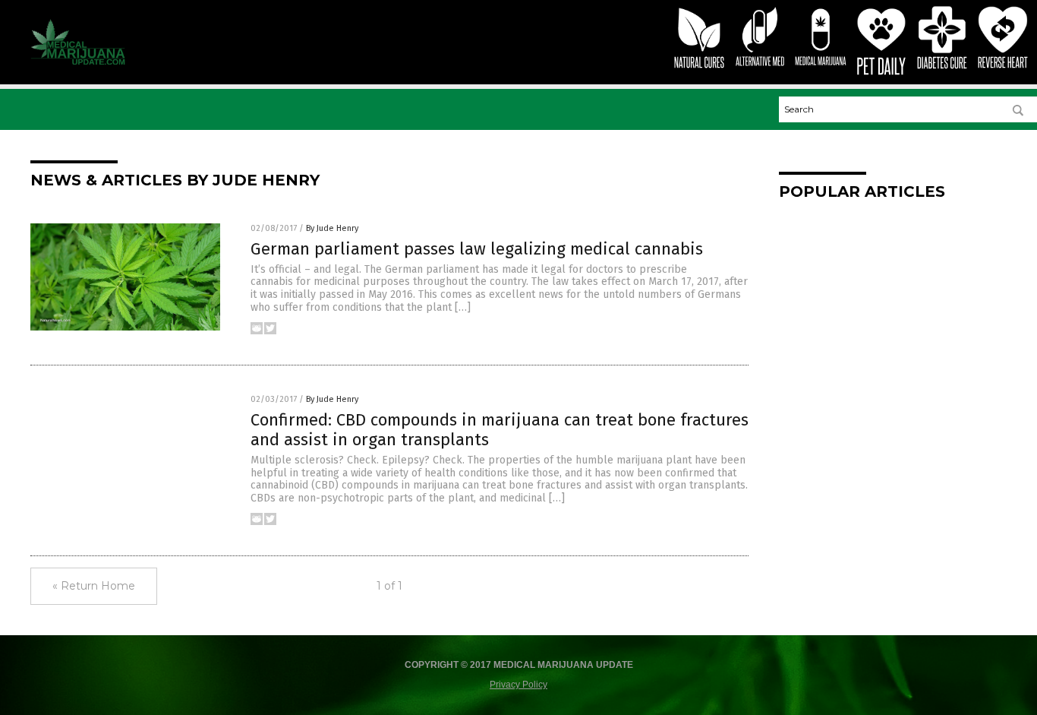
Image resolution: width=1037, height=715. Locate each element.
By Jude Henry (332, 228)
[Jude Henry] (78, 61)
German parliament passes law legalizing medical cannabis (477, 249)
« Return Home (93, 586)
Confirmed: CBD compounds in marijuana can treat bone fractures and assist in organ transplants (500, 430)
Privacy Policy (518, 684)
